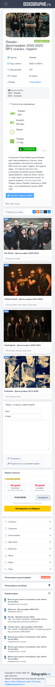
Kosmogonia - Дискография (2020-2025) (22, 345)
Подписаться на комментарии (24, 463)
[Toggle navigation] (6, 4)
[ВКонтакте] (34, 211)
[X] (45, 211)
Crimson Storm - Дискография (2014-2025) (23, 299)
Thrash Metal (35, 81)
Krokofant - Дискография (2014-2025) (21, 391)
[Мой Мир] (49, 211)
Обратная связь (23, 681)
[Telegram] (41, 211)
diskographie (37, 4)
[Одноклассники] (38, 211)
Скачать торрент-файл (20, 195)
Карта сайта (10, 681)
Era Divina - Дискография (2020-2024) (21, 253)
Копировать (43, 498)
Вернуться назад (15, 212)
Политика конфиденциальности (22, 683)
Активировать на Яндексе (27, 508)
